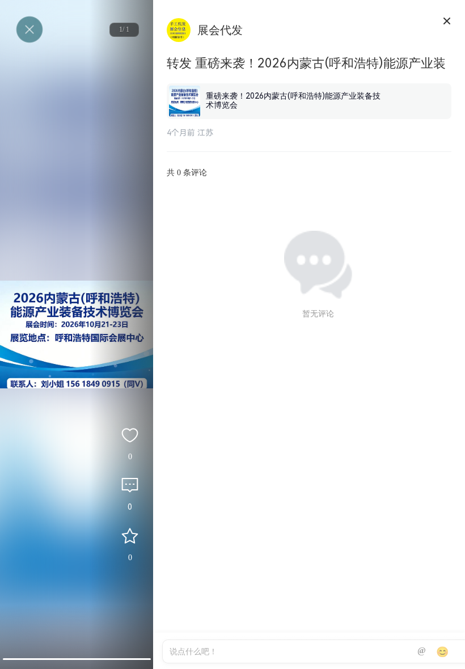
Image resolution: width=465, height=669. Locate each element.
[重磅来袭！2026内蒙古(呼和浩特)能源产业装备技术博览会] (309, 85)
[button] (77, 659)
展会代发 (220, 30)
